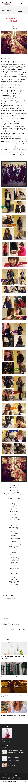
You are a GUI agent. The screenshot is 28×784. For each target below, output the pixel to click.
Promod (16, 533)
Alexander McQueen (18, 494)
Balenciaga (15, 490)
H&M (17, 485)
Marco (15, 536)
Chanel (15, 548)
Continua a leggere (7, 741)
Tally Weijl (19, 544)
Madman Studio (16, 774)
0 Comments (16, 760)
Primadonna (16, 538)
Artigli (16, 560)
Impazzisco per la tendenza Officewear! (11, 677)
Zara (16, 489)
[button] (11, 28)
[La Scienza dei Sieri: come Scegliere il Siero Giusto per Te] (4, 758)
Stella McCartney (15, 498)
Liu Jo (15, 579)
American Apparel (15, 516)
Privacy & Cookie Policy (18, 775)
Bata (16, 571)
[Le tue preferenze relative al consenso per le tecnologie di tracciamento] (25, 781)
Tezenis (16, 508)
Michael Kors (15, 487)
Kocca (15, 583)
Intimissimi (16, 568)
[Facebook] (3, 748)
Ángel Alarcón (16, 511)
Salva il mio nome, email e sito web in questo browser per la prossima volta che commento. (13, 624)
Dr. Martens (16, 521)
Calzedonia (16, 527)
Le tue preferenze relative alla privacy (10, 781)
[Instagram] (5, 748)
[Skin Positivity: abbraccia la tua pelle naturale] (4, 765)
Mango (15, 505)
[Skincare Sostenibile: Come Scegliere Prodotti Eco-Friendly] (4, 752)
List (16, 509)
